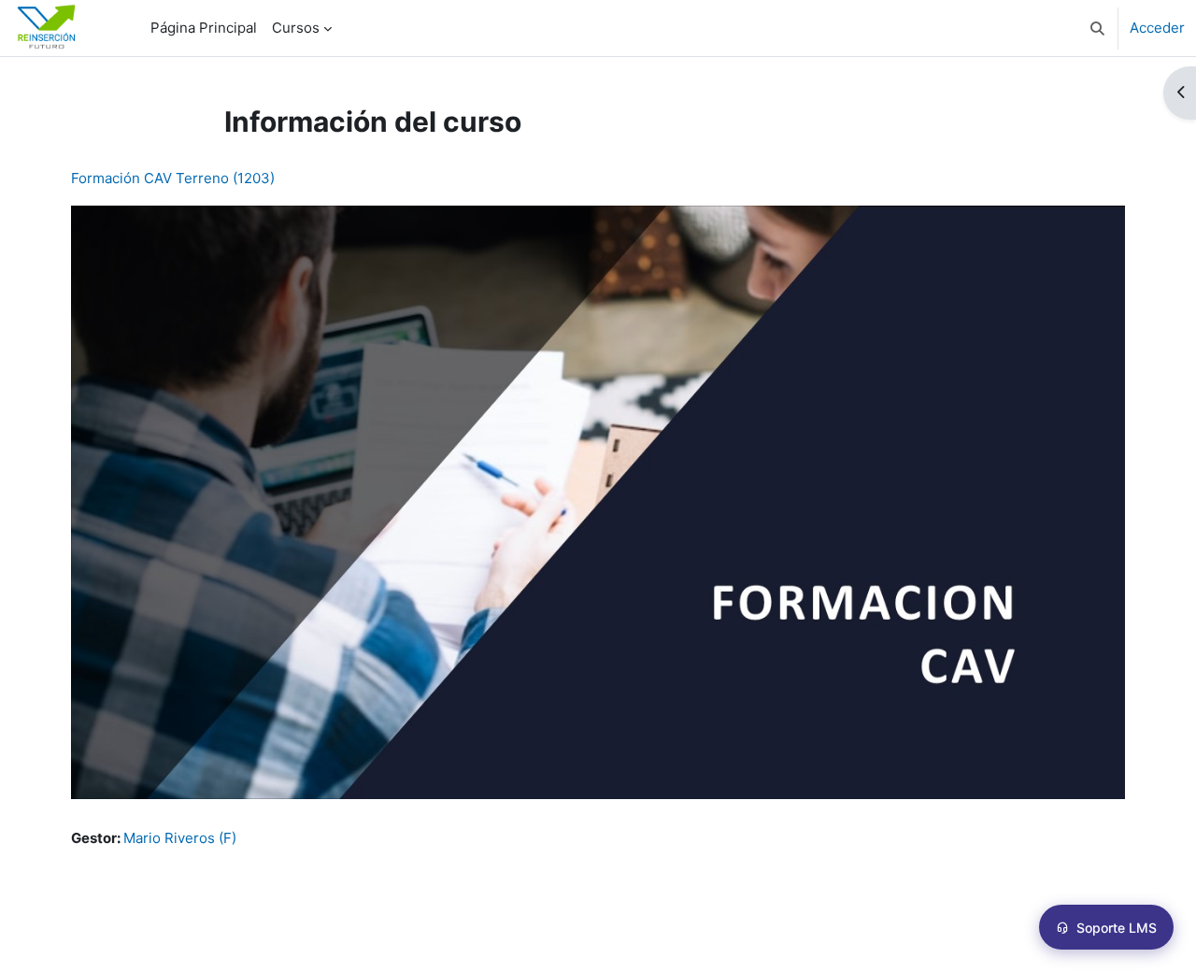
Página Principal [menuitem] (203, 27)
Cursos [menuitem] (296, 27)
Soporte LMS (1116, 928)
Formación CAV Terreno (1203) (173, 178)
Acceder (1157, 27)
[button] (1097, 28)
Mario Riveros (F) (179, 838)
